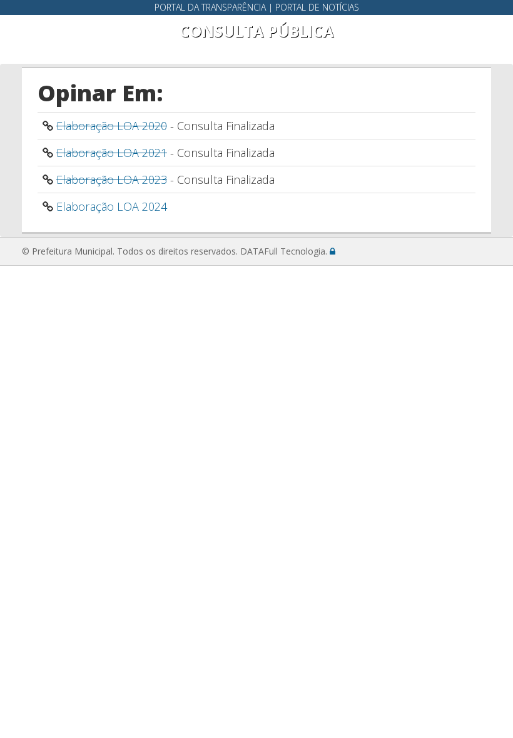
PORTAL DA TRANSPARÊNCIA (210, 7)
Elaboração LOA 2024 (111, 206)
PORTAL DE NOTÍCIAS (317, 7)
